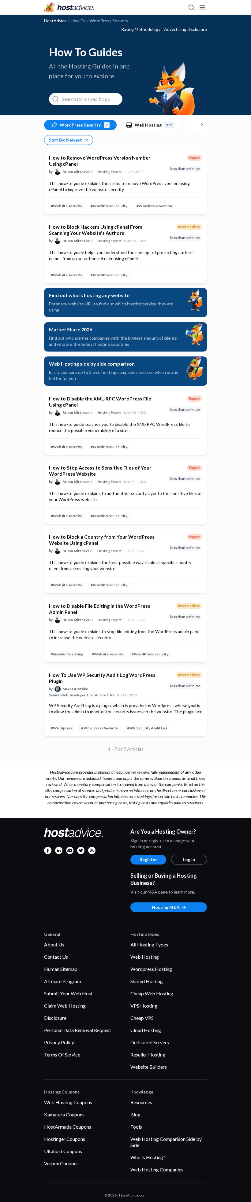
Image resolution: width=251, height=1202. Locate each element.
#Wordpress (62, 728)
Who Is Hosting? (147, 1157)
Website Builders (148, 1067)
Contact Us (56, 957)
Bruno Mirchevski (77, 171)
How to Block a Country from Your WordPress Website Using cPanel (102, 540)
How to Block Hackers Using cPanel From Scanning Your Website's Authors (95, 230)
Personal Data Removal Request (77, 1030)
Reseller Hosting (147, 1054)
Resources (141, 1102)
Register (148, 859)
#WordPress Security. (109, 206)
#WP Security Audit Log (147, 728)
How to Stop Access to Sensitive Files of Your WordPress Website (100, 471)
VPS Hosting (143, 1005)
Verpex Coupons (61, 1163)
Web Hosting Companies (156, 1169)
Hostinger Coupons (64, 1139)
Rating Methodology (140, 29)
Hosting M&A (166, 907)
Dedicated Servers (149, 1042)
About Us (54, 944)
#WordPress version (154, 206)
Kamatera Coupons (64, 1114)
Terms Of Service (62, 1054)
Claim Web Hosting (65, 1005)
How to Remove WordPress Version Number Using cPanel (100, 161)
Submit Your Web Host (68, 993)
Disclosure (55, 1018)
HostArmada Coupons (67, 1127)
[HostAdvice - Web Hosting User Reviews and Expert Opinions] (69, 7)
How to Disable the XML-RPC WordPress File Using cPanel (100, 401)
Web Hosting (144, 957)
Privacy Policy (59, 1042)
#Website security (66, 206)
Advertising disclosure (185, 29)
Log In (189, 859)
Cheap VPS (142, 1018)
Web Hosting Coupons (68, 1102)
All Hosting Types (149, 944)
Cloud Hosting (145, 1030)
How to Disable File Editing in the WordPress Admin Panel (99, 609)
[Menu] (202, 7)
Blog (135, 1114)
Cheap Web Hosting (151, 993)
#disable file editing (67, 654)
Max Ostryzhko (75, 689)
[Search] (191, 7)
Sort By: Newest (65, 139)
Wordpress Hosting (151, 969)
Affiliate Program (62, 981)
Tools (136, 1127)
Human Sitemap (60, 969)
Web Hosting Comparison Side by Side (166, 1142)
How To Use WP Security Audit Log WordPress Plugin (102, 678)
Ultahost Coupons (63, 1151)
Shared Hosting (146, 981)
